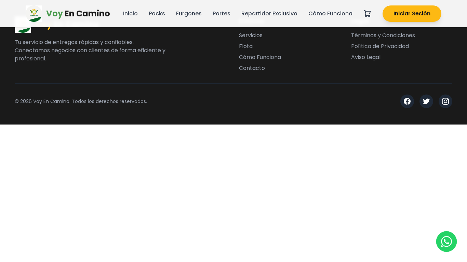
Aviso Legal (366, 57)
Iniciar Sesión (411, 13)
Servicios (251, 35)
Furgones (189, 13)
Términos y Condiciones (383, 35)
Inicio (130, 13)
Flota (246, 46)
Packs (157, 13)
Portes (221, 13)
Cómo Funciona (330, 13)
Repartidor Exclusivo (269, 13)
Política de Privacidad (380, 46)
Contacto (252, 68)
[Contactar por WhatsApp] (446, 241)
